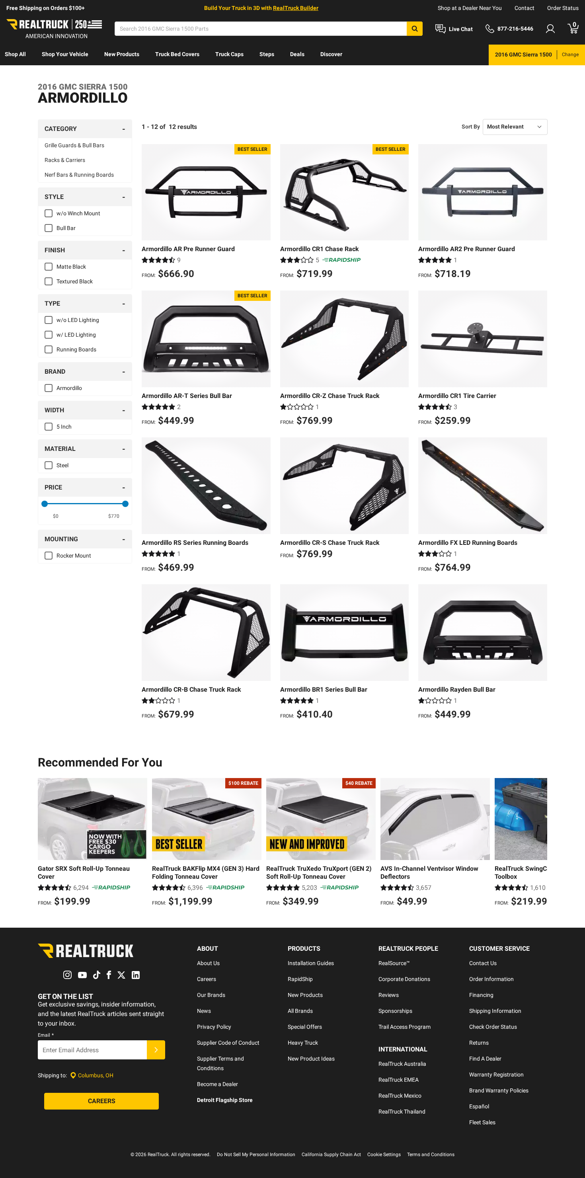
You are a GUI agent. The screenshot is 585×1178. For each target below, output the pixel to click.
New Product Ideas (311, 1058)
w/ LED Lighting (76, 335)
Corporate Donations (404, 979)
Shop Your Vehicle (65, 54)
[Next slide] (539, 843)
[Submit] (156, 1049)
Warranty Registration (496, 1074)
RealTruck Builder (295, 8)
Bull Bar (66, 228)
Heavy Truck (303, 1043)
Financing (481, 995)
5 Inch (64, 426)
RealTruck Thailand (401, 1111)
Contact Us (483, 963)
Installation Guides (311, 963)
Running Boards (76, 349)
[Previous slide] (46, 843)
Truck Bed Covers (177, 54)
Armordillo (69, 388)
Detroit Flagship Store (225, 1100)
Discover (331, 54)
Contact (524, 8)
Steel (62, 465)
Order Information (491, 979)
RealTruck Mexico (399, 1095)
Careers (206, 979)
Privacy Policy (214, 1027)
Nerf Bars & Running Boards (79, 175)
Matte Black (71, 266)
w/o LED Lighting (78, 320)
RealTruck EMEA (398, 1080)
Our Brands (211, 995)
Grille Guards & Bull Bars (74, 145)
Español (479, 1106)
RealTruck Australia (402, 1064)
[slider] (44, 504)
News (204, 1011)
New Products (121, 54)
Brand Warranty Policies (498, 1090)
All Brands (300, 1011)
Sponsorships (395, 1011)
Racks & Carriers (65, 160)
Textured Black (75, 281)
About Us (208, 963)
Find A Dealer (485, 1058)
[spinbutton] (55, 516)
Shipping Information (495, 1011)
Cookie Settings (384, 1154)
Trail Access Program (404, 1027)
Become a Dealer (217, 1084)
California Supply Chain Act (331, 1154)
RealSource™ (394, 963)
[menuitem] (15, 55)
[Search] (415, 28)
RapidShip (300, 979)
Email (46, 1035)
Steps (266, 54)
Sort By (471, 126)
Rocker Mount (74, 555)
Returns (479, 1043)
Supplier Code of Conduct (228, 1043)
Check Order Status (493, 1027)
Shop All (15, 54)
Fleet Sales (482, 1122)
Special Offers (305, 1027)
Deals (297, 54)
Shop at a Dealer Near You (470, 8)
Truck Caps (229, 54)
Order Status (563, 8)
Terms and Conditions (430, 1154)
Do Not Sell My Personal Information (256, 1154)
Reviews (388, 995)
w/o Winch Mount (78, 213)
